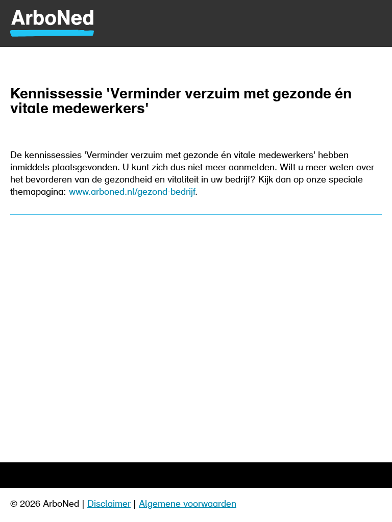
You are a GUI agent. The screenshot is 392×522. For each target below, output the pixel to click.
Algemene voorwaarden (187, 504)
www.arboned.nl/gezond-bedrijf (132, 192)
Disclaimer (109, 504)
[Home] (196, 23)
